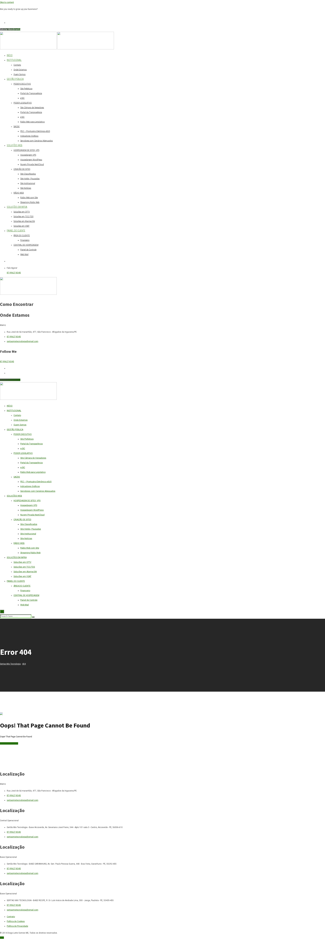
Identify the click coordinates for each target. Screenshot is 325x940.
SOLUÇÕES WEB (14, 145)
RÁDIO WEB (19, 193)
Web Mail (24, 254)
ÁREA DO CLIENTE (22, 235)
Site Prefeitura (26, 88)
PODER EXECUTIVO (22, 84)
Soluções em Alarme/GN (24, 221)
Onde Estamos (20, 69)
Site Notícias (25, 188)
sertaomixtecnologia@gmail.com (22, 341)
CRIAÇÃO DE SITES (22, 169)
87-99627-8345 (14, 273)
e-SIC (22, 98)
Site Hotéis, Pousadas (30, 178)
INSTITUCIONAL (14, 60)
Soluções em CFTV (22, 211)
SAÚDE (17, 126)
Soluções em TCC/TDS (23, 216)
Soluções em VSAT (21, 226)
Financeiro (24, 240)
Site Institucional (27, 183)
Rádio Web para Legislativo (32, 121)
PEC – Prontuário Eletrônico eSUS (35, 131)
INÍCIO (10, 55)
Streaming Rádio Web (29, 202)
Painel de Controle (28, 249)
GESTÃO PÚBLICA (15, 79)
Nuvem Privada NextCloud (32, 164)
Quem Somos (20, 74)
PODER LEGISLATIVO (23, 103)
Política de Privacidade (17, 926)
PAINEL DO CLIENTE (16, 230)
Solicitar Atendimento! (10, 16)
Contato (17, 65)
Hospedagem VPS (28, 155)
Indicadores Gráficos (29, 136)
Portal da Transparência (31, 93)
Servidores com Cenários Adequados (36, 140)
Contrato (11, 916)
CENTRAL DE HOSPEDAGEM (26, 245)
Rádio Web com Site (29, 197)
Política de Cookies (16, 921)
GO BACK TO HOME (9, 743)
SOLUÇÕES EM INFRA (17, 207)
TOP (2, 937)
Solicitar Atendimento (10, 29)
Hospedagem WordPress (31, 159)
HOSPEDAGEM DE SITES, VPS (26, 150)
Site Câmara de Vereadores (32, 107)
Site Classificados (28, 174)
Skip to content (7, 2)
